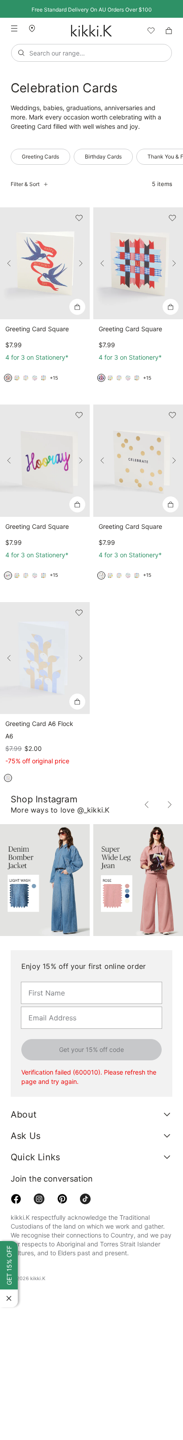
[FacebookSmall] (16, 1199)
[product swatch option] (8, 378)
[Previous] (9, 263)
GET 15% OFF (8, 1266)
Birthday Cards (101, 157)
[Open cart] (168, 30)
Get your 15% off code (91, 1049)
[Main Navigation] (14, 28)
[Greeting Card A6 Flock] (45, 658)
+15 (54, 378)
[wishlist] (147, 30)
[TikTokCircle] (85, 1199)
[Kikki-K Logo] (91, 30)
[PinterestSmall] (62, 1199)
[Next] (81, 263)
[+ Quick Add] (77, 307)
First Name (43, 981)
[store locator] (35, 28)
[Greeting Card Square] (45, 263)
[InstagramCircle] (39, 1199)
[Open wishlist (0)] (147, 30)
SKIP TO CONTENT (3, 78)
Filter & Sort (24, 184)
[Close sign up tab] (9, 1298)
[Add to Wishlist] (79, 218)
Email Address (47, 1006)
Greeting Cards (39, 157)
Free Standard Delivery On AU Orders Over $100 (91, 9)
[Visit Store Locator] (35, 28)
